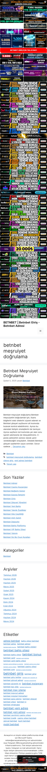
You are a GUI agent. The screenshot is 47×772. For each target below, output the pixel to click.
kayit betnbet (24, 721)
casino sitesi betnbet (26, 718)
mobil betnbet (11, 724)
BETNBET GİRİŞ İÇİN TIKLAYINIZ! (23, 50)
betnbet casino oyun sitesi (32, 664)
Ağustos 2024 (9, 610)
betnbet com (9, 669)
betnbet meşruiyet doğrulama (20, 457)
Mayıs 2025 (8, 587)
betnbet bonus (31, 654)
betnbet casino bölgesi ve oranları (13, 664)
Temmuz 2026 (10, 575)
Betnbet (10, 454)
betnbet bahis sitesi (16, 650)
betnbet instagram (32, 683)
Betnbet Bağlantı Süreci (14, 491)
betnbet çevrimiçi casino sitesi (17, 715)
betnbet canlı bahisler (22, 658)
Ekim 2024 (8, 602)
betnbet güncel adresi (13, 680)
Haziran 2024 (9, 617)
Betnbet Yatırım (10, 533)
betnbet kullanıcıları (25, 687)
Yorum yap (11, 464)
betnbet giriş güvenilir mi (29, 677)
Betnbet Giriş (9, 499)
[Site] (23, 84)
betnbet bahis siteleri (26, 647)
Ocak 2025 (8, 594)
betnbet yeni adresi (14, 712)
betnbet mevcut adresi (13, 693)
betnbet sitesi (9, 702)
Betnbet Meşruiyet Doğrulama (20, 373)
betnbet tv (21, 702)
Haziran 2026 (9, 579)
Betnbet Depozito (11, 522)
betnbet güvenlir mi (12, 684)
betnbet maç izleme (14, 690)
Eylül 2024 (8, 606)
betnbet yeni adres (15, 708)
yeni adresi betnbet (23, 460)
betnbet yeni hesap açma (33, 712)
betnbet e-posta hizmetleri (24, 670)
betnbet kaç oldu (11, 687)
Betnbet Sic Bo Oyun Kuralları (16, 537)
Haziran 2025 (9, 583)
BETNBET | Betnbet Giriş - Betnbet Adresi (21, 324)
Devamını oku (19, 446)
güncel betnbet (10, 721)
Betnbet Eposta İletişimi (14, 495)
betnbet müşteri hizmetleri (15, 696)
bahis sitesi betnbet (30, 641)
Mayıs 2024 (8, 621)
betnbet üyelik (9, 718)
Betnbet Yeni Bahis (12, 506)
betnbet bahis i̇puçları (9, 647)
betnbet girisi (30, 674)
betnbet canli (9, 658)
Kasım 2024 (8, 598)
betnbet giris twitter (12, 677)
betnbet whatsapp (11, 705)
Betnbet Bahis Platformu (14, 525)
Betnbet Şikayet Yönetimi (14, 502)
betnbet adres (9, 644)
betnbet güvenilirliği (30, 680)
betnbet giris (13, 673)
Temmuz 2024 (10, 614)
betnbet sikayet (30, 699)
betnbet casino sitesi (27, 666)
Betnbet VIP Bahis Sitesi (14, 529)
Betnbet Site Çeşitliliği (13, 514)
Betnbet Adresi (10, 483)
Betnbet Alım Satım (12, 518)
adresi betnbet (11, 640)
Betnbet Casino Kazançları (15, 487)
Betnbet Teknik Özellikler (14, 510)
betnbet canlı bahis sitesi (14, 661)
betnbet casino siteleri (9, 667)
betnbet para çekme (12, 699)
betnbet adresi (23, 644)
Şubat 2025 (8, 590)
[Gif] (23, 136)
